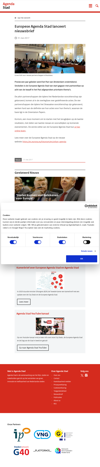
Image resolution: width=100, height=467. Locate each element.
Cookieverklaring (60, 388)
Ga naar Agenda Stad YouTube (33, 347)
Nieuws (18, 160)
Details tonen (86, 251)
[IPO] (21, 435)
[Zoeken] (97, 6)
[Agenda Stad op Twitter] (82, 375)
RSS (55, 404)
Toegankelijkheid (60, 391)
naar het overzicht (23, 18)
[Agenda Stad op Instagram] (86, 375)
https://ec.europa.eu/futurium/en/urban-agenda (44, 141)
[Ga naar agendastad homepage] (8, 6)
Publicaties (58, 397)
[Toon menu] (90, 6)
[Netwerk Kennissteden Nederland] (63, 450)
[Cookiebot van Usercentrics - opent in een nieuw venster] (86, 206)
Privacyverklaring (60, 385)
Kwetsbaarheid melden (62, 382)
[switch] (37, 242)
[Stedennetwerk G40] (21, 450)
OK (81, 259)
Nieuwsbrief (58, 394)
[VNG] (42, 435)
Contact (56, 378)
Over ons (57, 375)
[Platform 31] (42, 450)
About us (57, 401)
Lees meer (24, 302)
